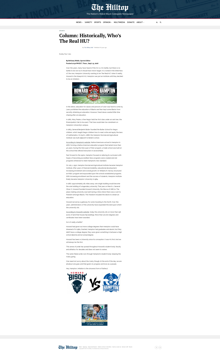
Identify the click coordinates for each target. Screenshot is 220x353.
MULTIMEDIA (119, 22)
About (80, 347)
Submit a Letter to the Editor (104, 347)
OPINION (107, 22)
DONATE (130, 22)
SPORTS (97, 22)
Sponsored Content (92, 347)
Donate (130, 347)
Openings (85, 347)
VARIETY (88, 22)
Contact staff (125, 347)
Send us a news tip (116, 347)
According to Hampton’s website (78, 142)
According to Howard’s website (77, 212)
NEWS (78, 22)
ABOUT (140, 22)
